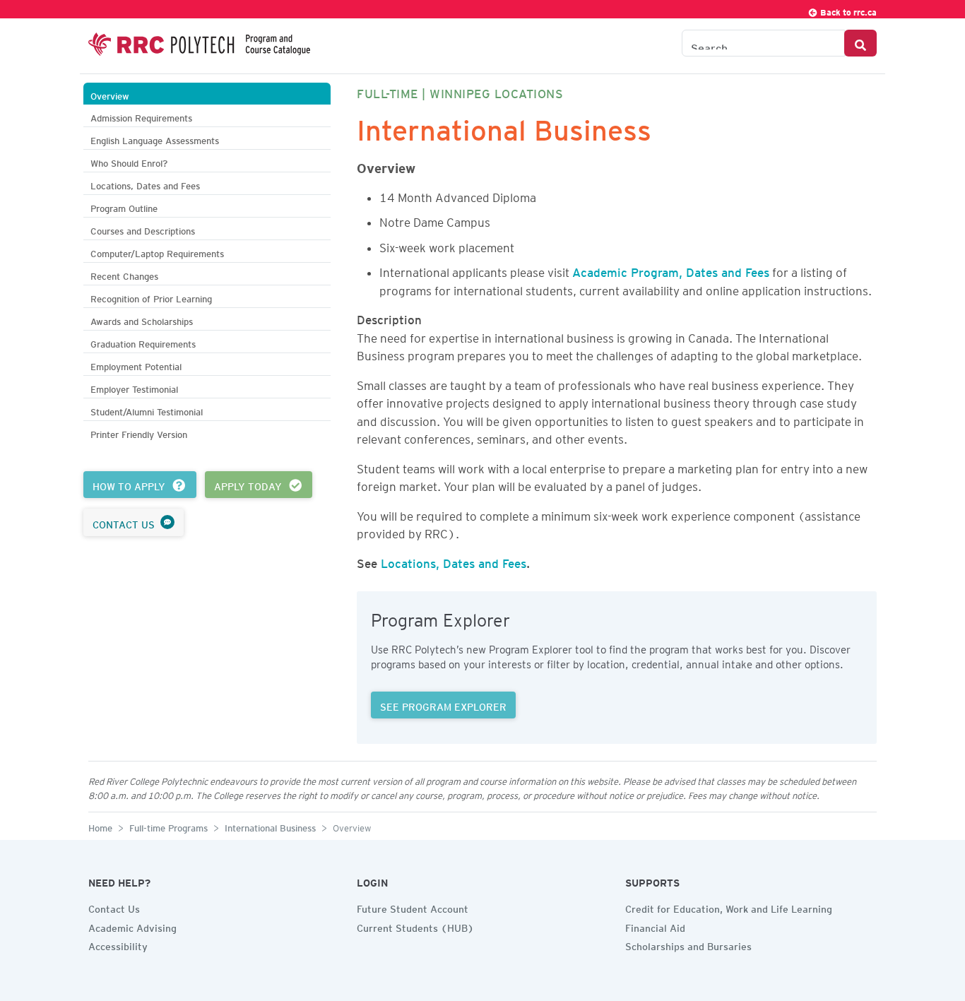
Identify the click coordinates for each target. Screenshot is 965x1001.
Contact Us (114, 907)
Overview (109, 94)
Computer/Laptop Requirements (157, 252)
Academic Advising (132, 926)
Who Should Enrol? (128, 161)
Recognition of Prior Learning (151, 297)
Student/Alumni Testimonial (146, 410)
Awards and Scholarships (141, 319)
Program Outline (124, 206)
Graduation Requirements (143, 342)
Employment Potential (136, 365)
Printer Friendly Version (138, 433)
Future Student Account (412, 907)
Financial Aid (655, 926)
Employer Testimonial (134, 387)
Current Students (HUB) (415, 926)
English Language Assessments (154, 139)
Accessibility (118, 944)
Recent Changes (124, 274)
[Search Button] (860, 43)
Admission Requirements (141, 116)
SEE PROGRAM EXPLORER (443, 705)
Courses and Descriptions (142, 229)
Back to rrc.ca (847, 10)
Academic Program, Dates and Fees (670, 270)
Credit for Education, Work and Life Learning (728, 907)
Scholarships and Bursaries (688, 944)
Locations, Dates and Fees (145, 184)
